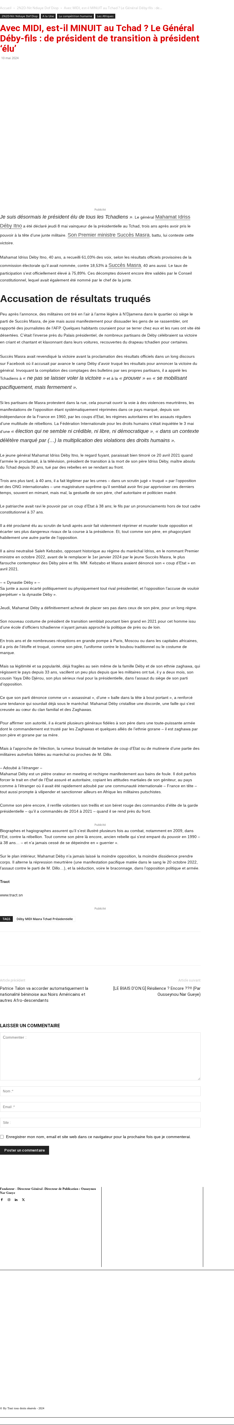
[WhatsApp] (70, 953)
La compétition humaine (75, 16)
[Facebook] (44, 953)
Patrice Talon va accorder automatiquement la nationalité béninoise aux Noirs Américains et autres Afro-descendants (44, 994)
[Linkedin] (83, 953)
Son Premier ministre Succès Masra (109, 235)
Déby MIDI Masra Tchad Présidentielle (45, 919)
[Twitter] (57, 953)
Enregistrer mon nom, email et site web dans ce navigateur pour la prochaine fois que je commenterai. (98, 1136)
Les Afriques (105, 16)
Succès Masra (124, 265)
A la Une (48, 16)
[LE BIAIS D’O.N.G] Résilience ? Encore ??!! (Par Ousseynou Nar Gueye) (156, 991)
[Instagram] (9, 1200)
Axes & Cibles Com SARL (127, 1251)
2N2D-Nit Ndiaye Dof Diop (37, 7)
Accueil (5, 7)
